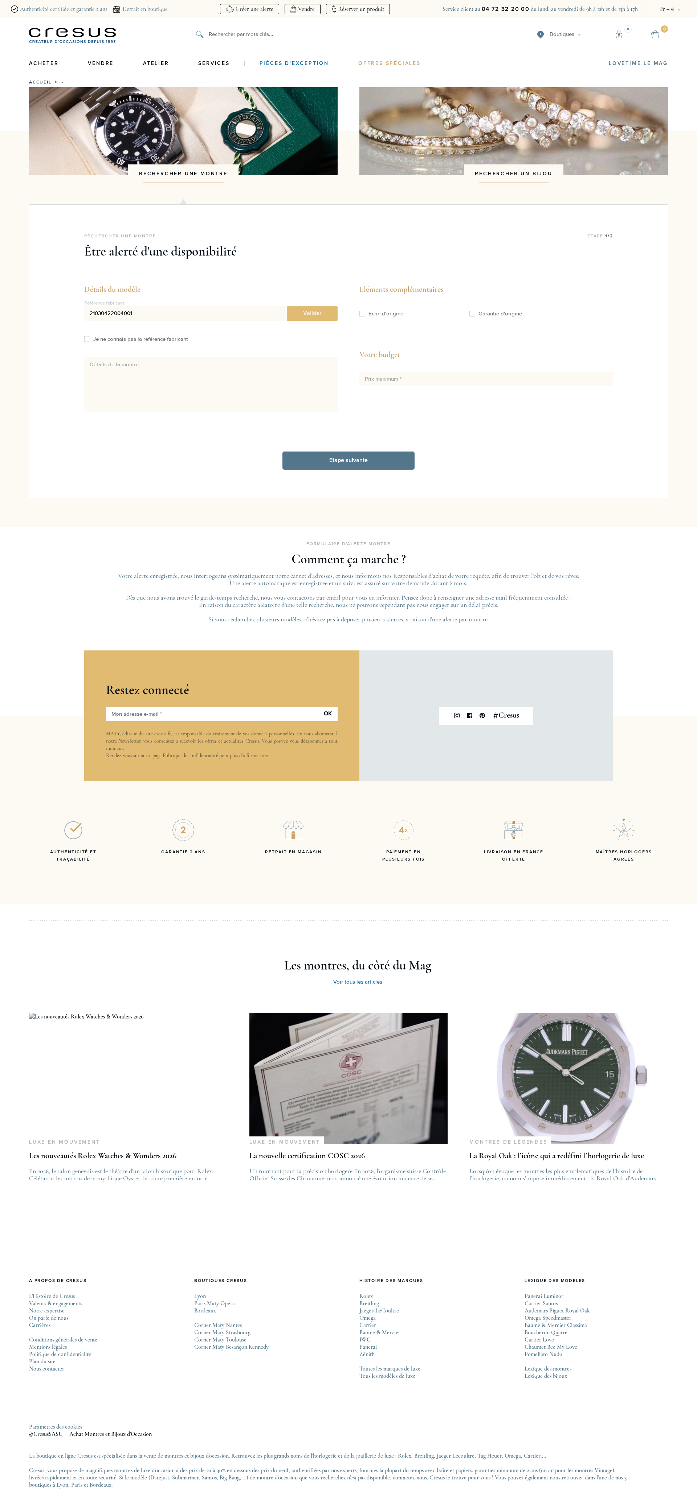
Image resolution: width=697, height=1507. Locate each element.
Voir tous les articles (357, 982)
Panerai (368, 1347)
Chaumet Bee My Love (551, 1347)
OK (328, 713)
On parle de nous (48, 1318)
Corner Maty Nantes (218, 1325)
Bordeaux (205, 1310)
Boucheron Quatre (546, 1332)
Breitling (369, 1303)
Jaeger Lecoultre (455, 1455)
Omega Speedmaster (548, 1318)
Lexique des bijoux (546, 1376)
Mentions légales (48, 1347)
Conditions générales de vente (63, 1339)
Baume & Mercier (379, 1332)
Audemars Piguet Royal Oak (557, 1310)
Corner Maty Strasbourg (222, 1332)
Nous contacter (46, 1368)
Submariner (185, 1477)
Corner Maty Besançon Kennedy (231, 1347)
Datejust (159, 1477)
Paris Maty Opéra (214, 1303)
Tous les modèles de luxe (387, 1376)
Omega (367, 1318)
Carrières (39, 1325)
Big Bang (230, 1477)
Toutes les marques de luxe (389, 1368)
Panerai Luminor (544, 1296)
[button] (312, 313)
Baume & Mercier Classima (556, 1325)
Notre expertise (47, 1310)
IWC (365, 1339)
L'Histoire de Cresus (52, 1296)
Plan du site (42, 1361)
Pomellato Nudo (543, 1354)
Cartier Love (539, 1339)
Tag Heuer (489, 1455)
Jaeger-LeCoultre (379, 1310)
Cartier (367, 1325)
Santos (209, 1477)
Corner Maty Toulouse (220, 1339)
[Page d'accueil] (72, 35)
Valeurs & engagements (55, 1303)
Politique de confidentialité (190, 755)
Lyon (200, 1296)
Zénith (367, 1354)
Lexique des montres (548, 1368)
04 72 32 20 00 (505, 9)
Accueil (40, 82)
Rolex (366, 1296)
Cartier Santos (541, 1303)
